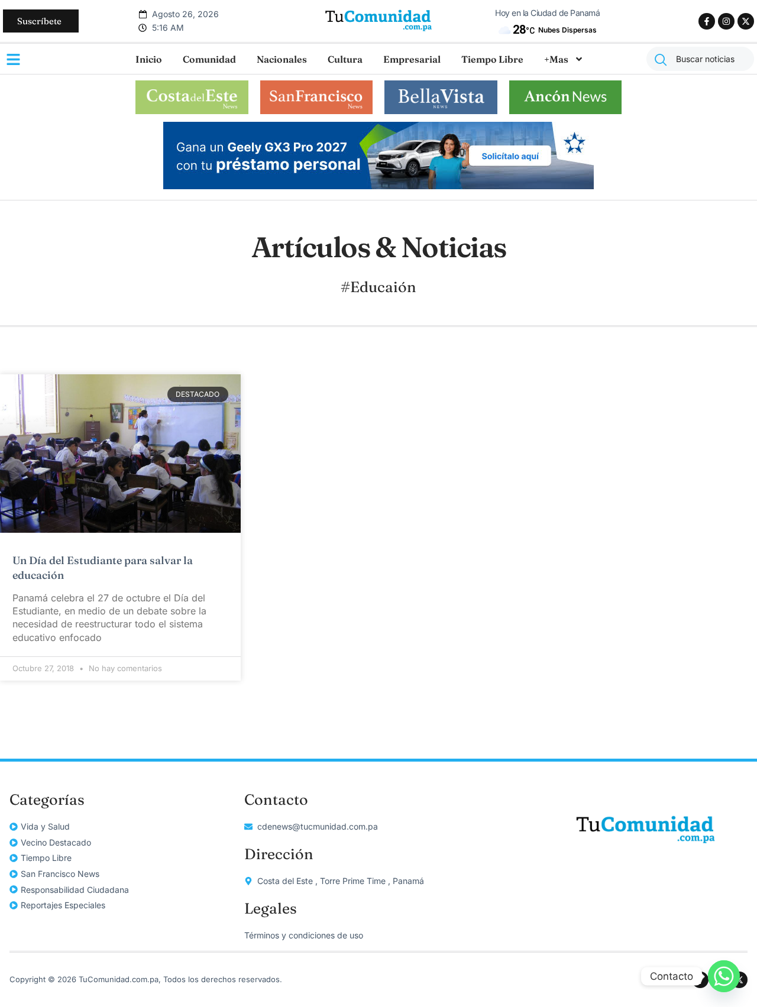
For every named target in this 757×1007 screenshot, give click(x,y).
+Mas (556, 59)
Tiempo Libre (492, 59)
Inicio (148, 59)
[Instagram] (726, 21)
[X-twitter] (745, 21)
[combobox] (700, 59)
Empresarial (412, 59)
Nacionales (282, 59)
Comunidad (209, 59)
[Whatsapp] (724, 976)
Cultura (345, 59)
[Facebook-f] (706, 21)
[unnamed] (378, 186)
